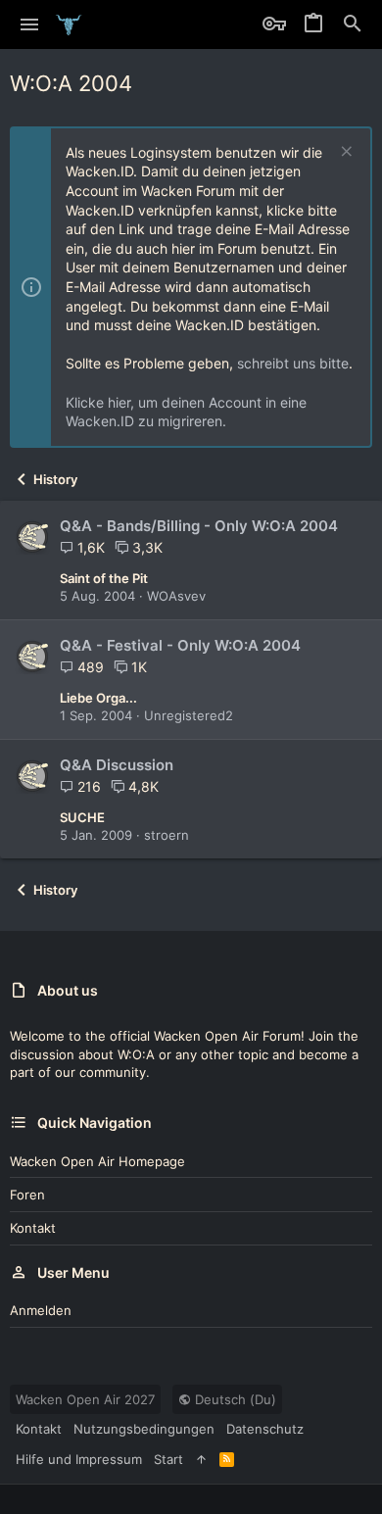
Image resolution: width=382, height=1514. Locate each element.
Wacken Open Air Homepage (97, 1161)
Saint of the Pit (104, 578)
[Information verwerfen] (344, 153)
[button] (30, 24)
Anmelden (41, 1310)
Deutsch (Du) (233, 1399)
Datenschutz (265, 1429)
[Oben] (201, 1459)
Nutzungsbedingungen (144, 1429)
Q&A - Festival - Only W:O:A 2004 (180, 645)
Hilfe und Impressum (79, 1459)
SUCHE (82, 817)
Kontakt (33, 1228)
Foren (27, 1194)
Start (168, 1459)
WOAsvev (176, 596)
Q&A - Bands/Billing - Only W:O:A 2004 (199, 525)
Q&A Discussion (116, 765)
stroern (166, 835)
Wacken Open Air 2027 (85, 1399)
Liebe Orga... (98, 698)
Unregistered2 (188, 715)
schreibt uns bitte (293, 363)
